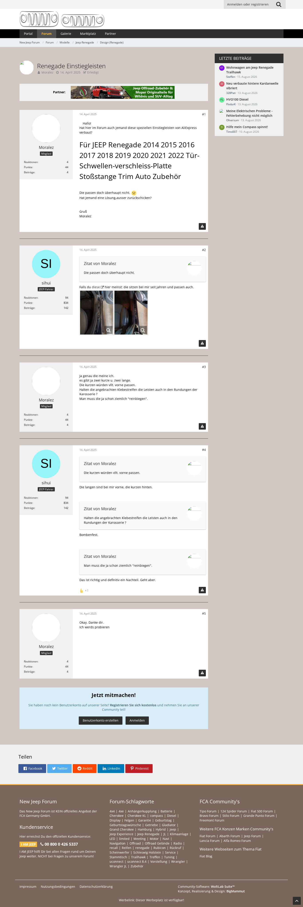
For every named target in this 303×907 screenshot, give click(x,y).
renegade (142, 848)
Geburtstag (163, 820)
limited (124, 839)
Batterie (166, 811)
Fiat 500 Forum (262, 811)
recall (114, 848)
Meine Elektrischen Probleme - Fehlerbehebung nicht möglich (249, 113)
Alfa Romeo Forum (237, 841)
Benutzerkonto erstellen (100, 720)
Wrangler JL (118, 866)
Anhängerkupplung (142, 811)
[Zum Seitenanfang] (297, 901)
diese (96, 287)
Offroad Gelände (157, 843)
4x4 (112, 811)
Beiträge (29, 172)
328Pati (231, 93)
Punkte (28, 167)
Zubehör (137, 866)
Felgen (129, 820)
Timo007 (231, 132)
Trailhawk (138, 857)
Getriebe (151, 825)
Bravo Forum (209, 816)
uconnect (116, 861)
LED (112, 839)
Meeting (140, 839)
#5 (204, 613)
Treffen (155, 857)
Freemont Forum (212, 820)
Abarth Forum (229, 836)
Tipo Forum (208, 811)
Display (115, 820)
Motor (154, 839)
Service (170, 852)
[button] (32, 768)
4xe (121, 811)
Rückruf (175, 848)
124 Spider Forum (233, 811)
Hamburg (145, 829)
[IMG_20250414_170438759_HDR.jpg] (131, 312)
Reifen (126, 848)
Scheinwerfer (119, 852)
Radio (177, 843)
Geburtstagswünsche (125, 825)
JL (164, 834)
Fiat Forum (207, 836)
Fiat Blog (206, 856)
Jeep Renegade (148, 834)
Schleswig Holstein (147, 852)
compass (156, 816)
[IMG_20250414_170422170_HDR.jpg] (96, 312)
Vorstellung (158, 861)
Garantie (144, 820)
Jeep (173, 829)
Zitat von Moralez (100, 263)
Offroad (135, 843)
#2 (204, 250)
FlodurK (231, 104)
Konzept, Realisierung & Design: (211, 891)
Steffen (230, 77)
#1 (204, 114)
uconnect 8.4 (136, 861)
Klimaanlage (179, 834)
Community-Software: (206, 886)
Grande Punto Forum (258, 816)
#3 (204, 367)
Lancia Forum (210, 841)
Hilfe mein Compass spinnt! (247, 127)
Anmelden (137, 720)
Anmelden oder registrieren (248, 4)
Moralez (47, 72)
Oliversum (232, 120)
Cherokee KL (137, 816)
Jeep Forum (252, 836)
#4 (204, 450)
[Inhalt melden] (202, 226)
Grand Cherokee (122, 829)
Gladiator (169, 825)
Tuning (169, 857)
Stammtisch (118, 857)
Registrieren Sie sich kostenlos (133, 705)
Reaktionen (31, 162)
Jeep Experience (121, 834)
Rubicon (159, 848)
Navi (166, 839)
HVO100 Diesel (237, 99)
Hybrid (161, 829)
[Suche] (279, 4)
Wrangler (178, 861)
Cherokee (117, 816)
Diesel (171, 816)
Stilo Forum (230, 816)
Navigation (118, 843)
